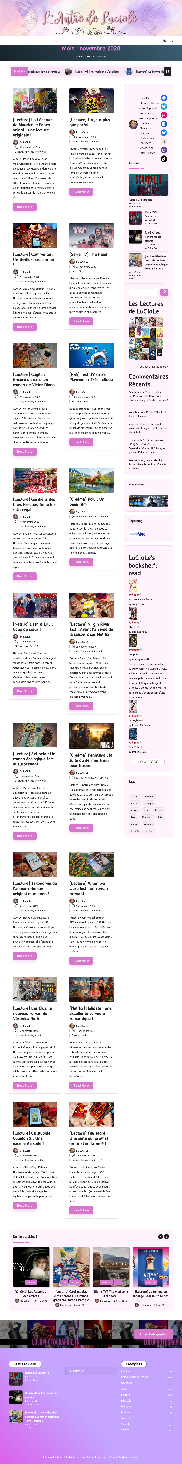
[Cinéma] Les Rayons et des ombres (153, 236)
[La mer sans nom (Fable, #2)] (145, 343)
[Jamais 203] (152, 321)
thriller (149, 830)
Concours (126, 1382)
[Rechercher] (164, 292)
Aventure (149, 796)
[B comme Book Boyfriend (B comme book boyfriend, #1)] (159, 333)
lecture (158, 810)
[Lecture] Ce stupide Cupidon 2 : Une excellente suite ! (31, 1138)
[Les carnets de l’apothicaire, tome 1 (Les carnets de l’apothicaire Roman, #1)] (159, 343)
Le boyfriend (136, 720)
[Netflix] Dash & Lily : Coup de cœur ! (33, 626)
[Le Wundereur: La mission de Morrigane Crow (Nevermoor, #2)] (138, 354)
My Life (125, 1412)
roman (134, 824)
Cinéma (104, 516)
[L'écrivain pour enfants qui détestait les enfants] (145, 333)
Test (86, 401)
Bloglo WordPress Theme (124, 1457)
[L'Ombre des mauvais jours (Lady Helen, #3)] (132, 354)
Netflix (18, 646)
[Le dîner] (132, 322)
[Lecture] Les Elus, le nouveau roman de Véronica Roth (32, 1013)
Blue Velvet (135, 747)
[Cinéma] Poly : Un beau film (87, 501)
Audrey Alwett (140, 659)
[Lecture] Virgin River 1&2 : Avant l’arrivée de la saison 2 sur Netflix (91, 629)
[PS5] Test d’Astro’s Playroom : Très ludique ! (91, 379)
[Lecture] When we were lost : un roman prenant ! (88, 888)
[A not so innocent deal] (159, 322)
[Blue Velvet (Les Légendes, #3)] (133, 733)
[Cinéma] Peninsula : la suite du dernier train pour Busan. (90, 760)
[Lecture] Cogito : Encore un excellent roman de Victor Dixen (34, 379)
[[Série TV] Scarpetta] (148, 185)
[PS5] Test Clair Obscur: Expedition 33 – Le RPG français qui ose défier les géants (147, 448)
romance (148, 824)
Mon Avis (146, 817)
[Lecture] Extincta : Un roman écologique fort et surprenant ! (34, 759)
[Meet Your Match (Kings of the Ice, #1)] (138, 322)
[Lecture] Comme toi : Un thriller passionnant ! (34, 259)
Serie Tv (83, 271)
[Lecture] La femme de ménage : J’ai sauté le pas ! (105, 71)
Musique (126, 1406)
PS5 (80, 401)
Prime (75, 271)
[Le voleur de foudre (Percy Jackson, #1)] (152, 343)
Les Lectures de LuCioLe (146, 307)
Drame (134, 810)
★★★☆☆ (97, 141)
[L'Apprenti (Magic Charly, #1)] (133, 640)
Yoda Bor (134, 412)
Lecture (19, 151)
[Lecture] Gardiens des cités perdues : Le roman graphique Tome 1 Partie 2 (156, 262)
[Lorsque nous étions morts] (159, 352)
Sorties (125, 1430)
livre (133, 817)
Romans (29, 151)
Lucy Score (138, 604)
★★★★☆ (40, 151)
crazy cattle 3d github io (143, 440)
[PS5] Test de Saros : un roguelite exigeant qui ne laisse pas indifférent (151, 1295)
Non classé (127, 1418)
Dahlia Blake (139, 752)
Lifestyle (126, 1400)
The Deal (134, 627)
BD (24, 1282)
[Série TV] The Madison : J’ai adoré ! (36, 71)
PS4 (160, 817)
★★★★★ (40, 526)
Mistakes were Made (140, 599)
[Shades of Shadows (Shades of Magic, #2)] (145, 354)
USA (36, 646)
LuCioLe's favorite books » (154, 366)
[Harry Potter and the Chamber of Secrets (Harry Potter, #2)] (138, 343)
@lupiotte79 (77, 1371)
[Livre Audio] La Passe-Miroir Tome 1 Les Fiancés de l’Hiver (147, 464)
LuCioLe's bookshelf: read (143, 565)
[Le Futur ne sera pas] (138, 331)
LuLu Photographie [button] (153, 1334)
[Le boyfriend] (133, 706)
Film (146, 810)
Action (134, 796)
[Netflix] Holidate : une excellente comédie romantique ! (90, 1013)
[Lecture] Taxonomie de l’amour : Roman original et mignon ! (35, 888)
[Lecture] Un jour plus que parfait (89, 122)
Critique (149, 803)
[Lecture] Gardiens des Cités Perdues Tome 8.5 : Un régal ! (34, 504)
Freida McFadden (142, 725)
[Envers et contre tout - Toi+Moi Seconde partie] (132, 343)
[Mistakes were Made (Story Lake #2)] (133, 585)
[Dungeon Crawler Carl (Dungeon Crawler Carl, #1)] (132, 333)
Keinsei (133, 460)
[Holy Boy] (145, 322)
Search (132, 278)
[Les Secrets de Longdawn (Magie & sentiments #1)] (152, 333)
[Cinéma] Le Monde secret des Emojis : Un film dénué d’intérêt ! (148, 428)
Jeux (74, 401)
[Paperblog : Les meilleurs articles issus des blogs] (137, 534)
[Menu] (156, 40)
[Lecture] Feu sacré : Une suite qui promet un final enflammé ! (88, 1138)
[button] (160, 1236)
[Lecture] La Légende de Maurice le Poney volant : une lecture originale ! (33, 127)
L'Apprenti (134, 654)
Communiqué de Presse (134, 1377)
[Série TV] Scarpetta (140, 199)
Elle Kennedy (139, 631)
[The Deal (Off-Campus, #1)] (133, 613)
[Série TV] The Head (88, 254)
